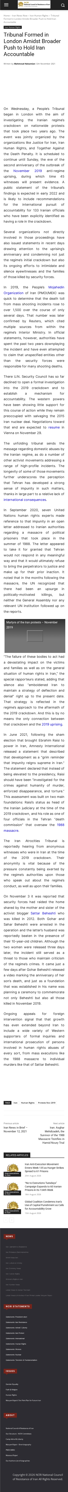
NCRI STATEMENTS (18, 1306)
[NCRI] (34, 4)
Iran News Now (19, 15)
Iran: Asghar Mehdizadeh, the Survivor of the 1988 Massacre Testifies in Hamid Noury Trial (51, 1135)
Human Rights (27, 1102)
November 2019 (27, 171)
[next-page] (11, 1220)
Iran (15, 1102)
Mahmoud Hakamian (24, 63)
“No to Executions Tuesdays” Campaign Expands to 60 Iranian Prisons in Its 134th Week (43, 1186)
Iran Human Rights (39, 15)
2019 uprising (52, 724)
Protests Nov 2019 (46, 1102)
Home (7, 15)
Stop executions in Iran (12, 1174)
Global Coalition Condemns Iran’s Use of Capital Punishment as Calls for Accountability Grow (44, 1205)
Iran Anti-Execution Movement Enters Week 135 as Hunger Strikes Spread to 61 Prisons (44, 1168)
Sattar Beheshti (43, 913)
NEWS (9, 1236)
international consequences (25, 500)
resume (54, 427)
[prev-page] (6, 1220)
